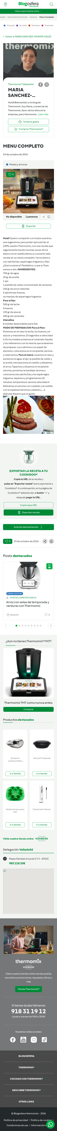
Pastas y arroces (14, 593)
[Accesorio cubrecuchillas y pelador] (15, 742)
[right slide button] (51, 626)
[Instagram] (33, 1039)
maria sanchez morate (17, 17)
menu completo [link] (46, 17)
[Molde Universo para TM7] (15, 793)
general (33, 17)
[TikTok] (44, 1039)
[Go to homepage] (28, 4)
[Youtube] (23, 1039)
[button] (51, 4)
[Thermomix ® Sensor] (42, 793)
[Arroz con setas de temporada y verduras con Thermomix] (28, 578)
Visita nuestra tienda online (27, 11)
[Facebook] (12, 1039)
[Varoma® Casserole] (42, 742)
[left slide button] (6, 626)
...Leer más (42, 114)
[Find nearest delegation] (5, 4)
